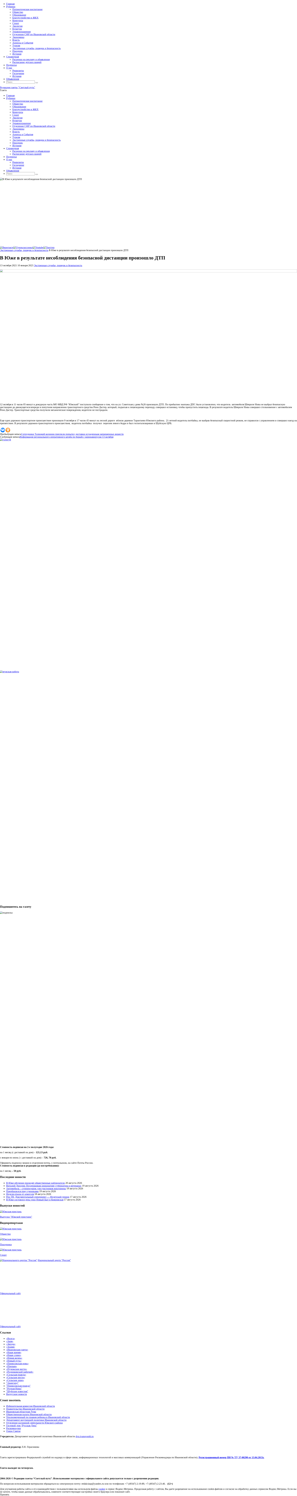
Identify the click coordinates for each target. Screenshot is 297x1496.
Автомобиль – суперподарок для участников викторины (36, 1188)
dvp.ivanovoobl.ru (85, 1436)
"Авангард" (12, 1383)
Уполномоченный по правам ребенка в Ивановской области (38, 1417)
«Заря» (9, 1341)
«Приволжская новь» (17, 1363)
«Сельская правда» (16, 1374)
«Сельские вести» (15, 1377)
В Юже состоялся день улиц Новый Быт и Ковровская (34, 1199)
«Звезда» (10, 1344)
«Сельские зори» (15, 1380)
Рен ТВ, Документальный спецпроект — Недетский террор (37, 1197)
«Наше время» (13, 1352)
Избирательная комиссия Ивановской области (30, 1406)
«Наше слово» (13, 1355)
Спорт (3, 1255)
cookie (102, 1489)
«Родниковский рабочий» (19, 1372)
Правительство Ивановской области (25, 1409)
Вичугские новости (16, 1394)
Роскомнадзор (13, 1428)
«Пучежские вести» (16, 1369)
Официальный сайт (10, 1293)
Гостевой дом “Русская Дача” (21, 1425)
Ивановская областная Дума (21, 1411)
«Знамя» (10, 1347)
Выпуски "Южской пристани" (16, 1217)
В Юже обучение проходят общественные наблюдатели (35, 1183)
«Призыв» (11, 1366)
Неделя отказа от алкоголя (20, 1194)
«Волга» (10, 1338)
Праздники (6, 1244)
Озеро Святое (13, 1431)
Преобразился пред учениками (22, 1191)
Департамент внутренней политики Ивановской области (36, 1420)
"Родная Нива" (14, 1388)
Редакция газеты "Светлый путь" (17, 87)
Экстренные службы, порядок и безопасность (24, 250)
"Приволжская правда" (18, 1386)
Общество (5, 1234)
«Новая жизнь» (14, 1358)
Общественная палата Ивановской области (29, 1414)
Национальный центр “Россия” (54, 1260)
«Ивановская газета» (17, 1349)
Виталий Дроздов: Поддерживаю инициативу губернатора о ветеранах (43, 1185)
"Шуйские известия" (17, 1391)
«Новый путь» (14, 1360)
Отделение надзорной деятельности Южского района (34, 1422)
